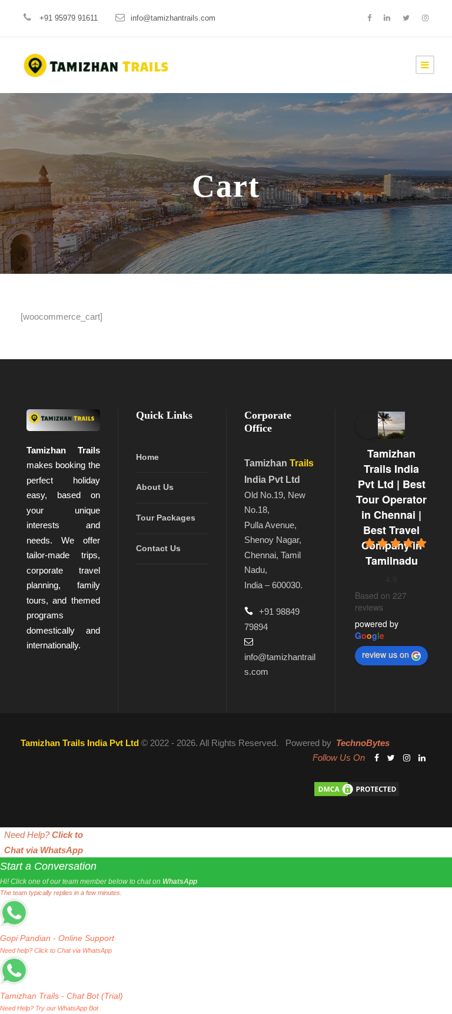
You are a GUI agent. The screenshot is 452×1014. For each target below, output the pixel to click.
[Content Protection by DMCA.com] (357, 788)
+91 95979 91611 (68, 18)
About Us (155, 487)
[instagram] (425, 18)
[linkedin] (387, 18)
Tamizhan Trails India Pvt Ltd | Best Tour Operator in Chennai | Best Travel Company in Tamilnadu (391, 507)
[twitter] (406, 18)
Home (147, 457)
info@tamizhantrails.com (173, 18)
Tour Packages (165, 517)
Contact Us (158, 548)
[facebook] (369, 18)
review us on (385, 654)
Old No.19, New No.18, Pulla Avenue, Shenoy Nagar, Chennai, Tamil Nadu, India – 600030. (274, 540)
